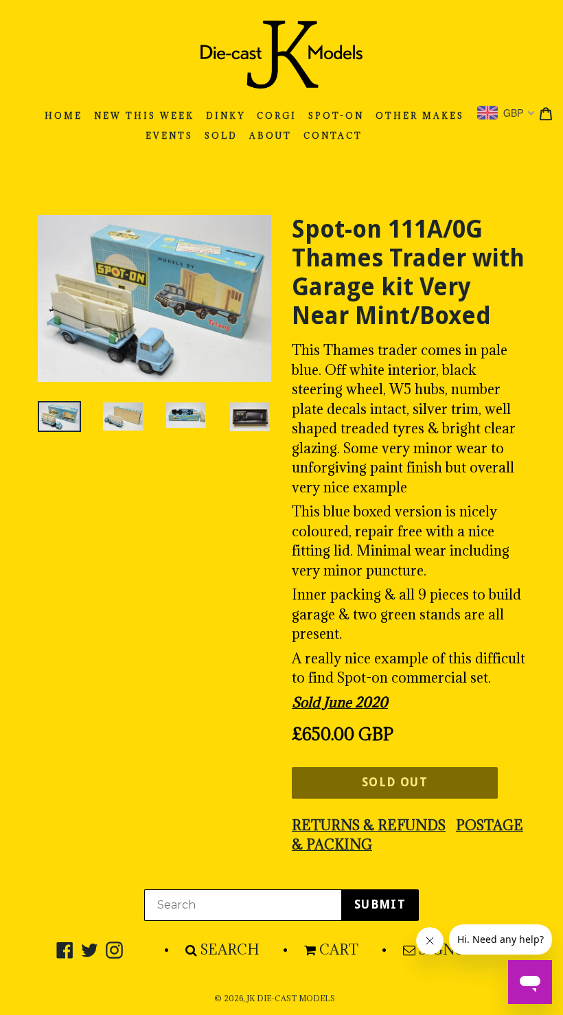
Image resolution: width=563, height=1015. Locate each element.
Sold (221, 135)
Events (169, 135)
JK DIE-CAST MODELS (290, 998)
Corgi (277, 116)
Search (230, 950)
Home (63, 116)
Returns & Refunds (369, 825)
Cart (338, 950)
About (270, 135)
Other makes (420, 116)
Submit (380, 904)
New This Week (144, 116)
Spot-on (336, 116)
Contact (333, 135)
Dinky (225, 116)
